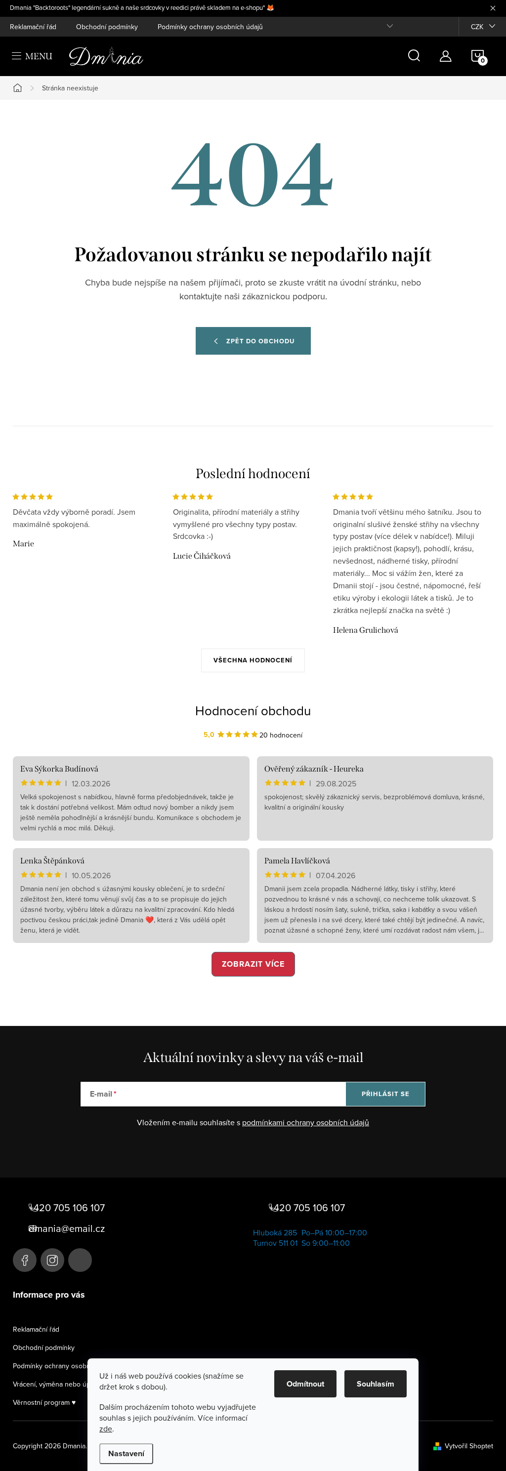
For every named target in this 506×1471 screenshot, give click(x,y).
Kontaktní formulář (80, 1260)
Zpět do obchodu (260, 341)
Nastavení (126, 1453)
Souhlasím (375, 1383)
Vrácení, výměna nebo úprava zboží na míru (79, 1384)
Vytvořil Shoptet (469, 1446)
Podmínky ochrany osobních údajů (210, 27)
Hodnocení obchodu (253, 710)
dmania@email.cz (67, 1228)
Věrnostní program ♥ (44, 1402)
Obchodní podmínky (107, 27)
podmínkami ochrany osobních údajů (305, 1122)
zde (105, 1428)
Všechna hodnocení (253, 660)
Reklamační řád (33, 27)
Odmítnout (305, 1383)
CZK (477, 27)
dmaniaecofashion (52, 1260)
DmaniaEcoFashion (25, 1260)
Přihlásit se (386, 1094)
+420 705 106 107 (67, 1207)
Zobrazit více (253, 964)
